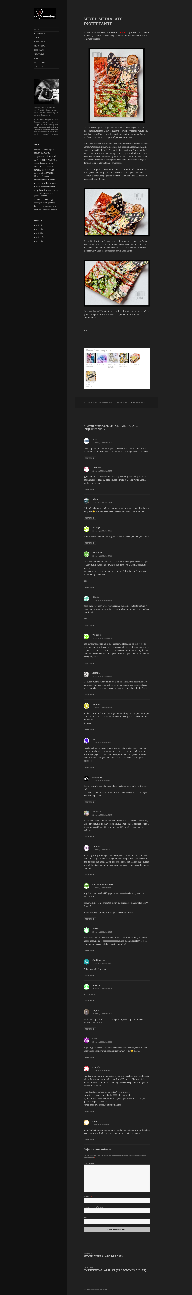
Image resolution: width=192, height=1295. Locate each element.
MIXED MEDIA (39, 42)
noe (94, 739)
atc (57, 160)
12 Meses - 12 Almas (41, 150)
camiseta (45, 163)
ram (45, 195)
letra (54, 173)
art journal (49, 156)
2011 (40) (38, 241)
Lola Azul (97, 467)
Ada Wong (104, 402)
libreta (37, 176)
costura (38, 166)
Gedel (95, 1038)
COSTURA (38, 38)
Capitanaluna (99, 960)
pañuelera (49, 193)
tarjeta (38, 206)
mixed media (41, 183)
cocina (51, 163)
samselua (97, 777)
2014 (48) (38, 229)
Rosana (96, 673)
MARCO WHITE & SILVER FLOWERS (112, 366)
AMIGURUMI (39, 54)
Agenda (51, 150)
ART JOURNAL (39, 46)
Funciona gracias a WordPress (95, 1290)
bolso (36, 163)
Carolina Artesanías (102, 884)
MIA (94, 439)
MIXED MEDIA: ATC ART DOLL (123, 365)
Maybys (96, 527)
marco (51, 179)
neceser (51, 186)
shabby (37, 203)
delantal (50, 167)
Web (85, 1218)
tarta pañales (47, 206)
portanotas (38, 196)
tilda (54, 206)
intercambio (39, 173)
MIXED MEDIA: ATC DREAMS (90, 365)
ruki (94, 1121)
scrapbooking (43, 199)
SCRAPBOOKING (40, 33)
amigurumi (38, 157)
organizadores (39, 193)
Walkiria (97, 635)
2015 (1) (38, 225)
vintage (43, 209)
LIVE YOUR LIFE (134, 364)
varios (37, 209)
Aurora (96, 985)
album (37, 152)
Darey (95, 928)
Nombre (88, 1197)
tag (53, 203)
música (38, 186)
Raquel (95, 1010)
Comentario (89, 1163)
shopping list (46, 203)
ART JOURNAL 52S (45, 160)
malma (46, 176)
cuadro (45, 167)
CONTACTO (38, 66)
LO (42, 176)
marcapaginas (40, 179)
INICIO (36, 29)
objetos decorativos (46, 190)
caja (40, 163)
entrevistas (39, 169)
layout (49, 172)
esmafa (96, 1067)
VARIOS (37, 58)
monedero (53, 183)
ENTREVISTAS (39, 62)
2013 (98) (38, 233)
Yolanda (96, 846)
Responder (89, 458)
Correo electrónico (94, 1207)
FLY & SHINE (100, 364)
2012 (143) (39, 237)
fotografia (49, 169)
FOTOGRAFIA (39, 50)
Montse (96, 704)
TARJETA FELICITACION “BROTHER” (90, 384)
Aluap (95, 499)
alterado (45, 152)
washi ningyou (51, 209)
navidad (45, 187)
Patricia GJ (98, 552)
